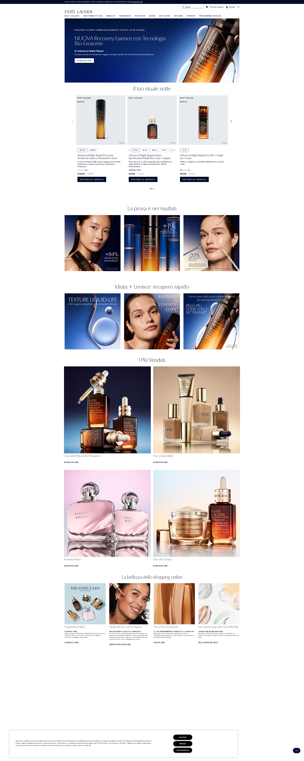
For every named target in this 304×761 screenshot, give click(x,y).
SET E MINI (164, 16)
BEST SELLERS (72, 16)
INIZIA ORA (159, 642)
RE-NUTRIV (140, 16)
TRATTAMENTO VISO (93, 16)
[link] (107, 415)
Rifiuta (183, 744)
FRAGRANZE (125, 16)
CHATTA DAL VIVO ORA (120, 644)
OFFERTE (191, 16)
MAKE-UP (111, 16)
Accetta (183, 737)
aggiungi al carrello (92, 179)
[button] (296, 750)
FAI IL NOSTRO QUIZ (208, 642)
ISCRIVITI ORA (71, 642)
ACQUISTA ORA (84, 61)
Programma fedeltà (210, 16)
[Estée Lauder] (79, 11)
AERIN (152, 16)
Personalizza (183, 750)
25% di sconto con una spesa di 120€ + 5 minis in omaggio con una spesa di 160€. (104, 2)
